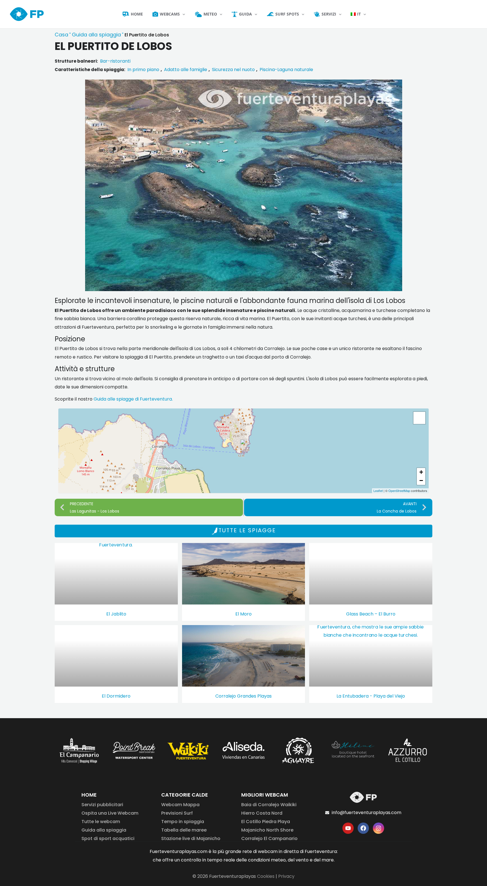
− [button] (421, 480)
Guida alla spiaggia (96, 34)
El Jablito (116, 614)
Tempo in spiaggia (182, 821)
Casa (61, 34)
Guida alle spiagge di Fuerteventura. (133, 399)
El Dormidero (116, 696)
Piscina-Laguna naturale (286, 69)
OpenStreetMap (399, 490)
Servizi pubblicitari (102, 804)
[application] (182, 14)
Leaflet (378, 490)
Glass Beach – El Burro (370, 614)
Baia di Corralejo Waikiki (268, 804)
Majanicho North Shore (267, 830)
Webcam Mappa (180, 804)
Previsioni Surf (177, 813)
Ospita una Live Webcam (109, 813)
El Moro (243, 614)
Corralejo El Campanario (269, 838)
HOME (89, 794)
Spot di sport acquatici (107, 838)
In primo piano (143, 69)
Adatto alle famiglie (185, 69)
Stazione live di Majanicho (190, 838)
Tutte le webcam (100, 821)
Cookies (266, 876)
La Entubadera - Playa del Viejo (371, 696)
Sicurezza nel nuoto (233, 69)
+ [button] (421, 472)
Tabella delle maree (184, 830)
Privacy (286, 876)
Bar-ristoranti (115, 61)
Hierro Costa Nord (261, 813)
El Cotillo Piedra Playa (265, 821)
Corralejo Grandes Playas (243, 696)
